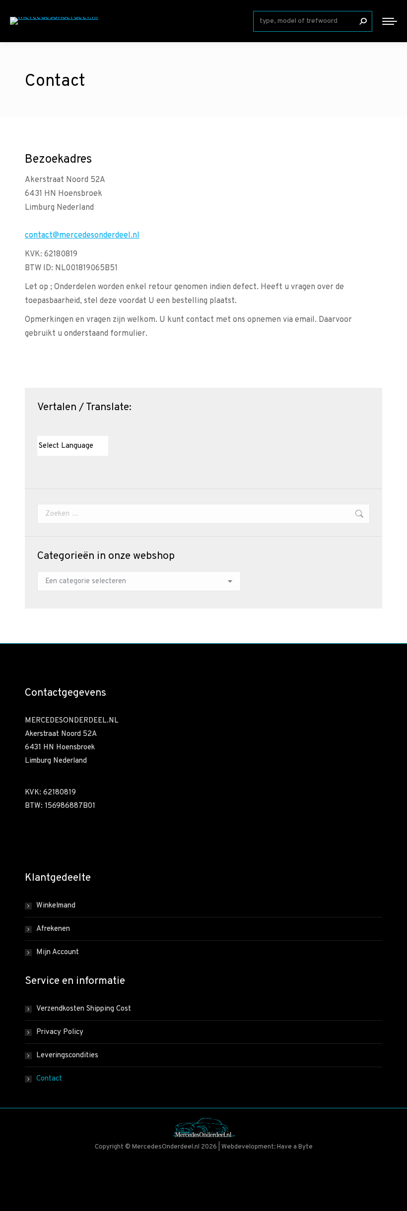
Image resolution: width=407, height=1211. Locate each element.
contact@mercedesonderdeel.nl (82, 236)
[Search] (362, 21)
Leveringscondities (67, 1055)
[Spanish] (91, 427)
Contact (49, 1079)
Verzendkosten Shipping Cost (83, 1009)
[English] (51, 427)
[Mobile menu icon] (389, 21)
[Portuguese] (81, 427)
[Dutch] (41, 427)
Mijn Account (57, 952)
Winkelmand (55, 905)
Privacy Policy (59, 1032)
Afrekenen (53, 929)
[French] (61, 427)
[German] (71, 427)
